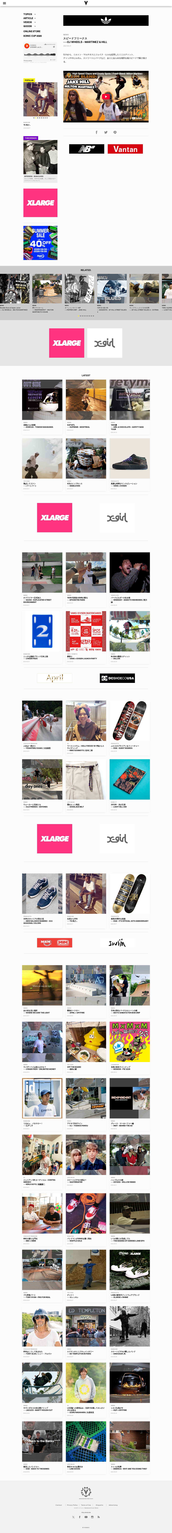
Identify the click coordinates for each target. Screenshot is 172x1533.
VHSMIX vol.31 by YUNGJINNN (38, 62)
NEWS (66, 35)
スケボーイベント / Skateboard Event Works (86, 1508)
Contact (59, 1505)
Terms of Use (86, 1505)
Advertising (113, 1505)
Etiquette (99, 1505)
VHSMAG (26, 62)
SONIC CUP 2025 (32, 36)
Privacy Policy (72, 1505)
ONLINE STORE (31, 31)
